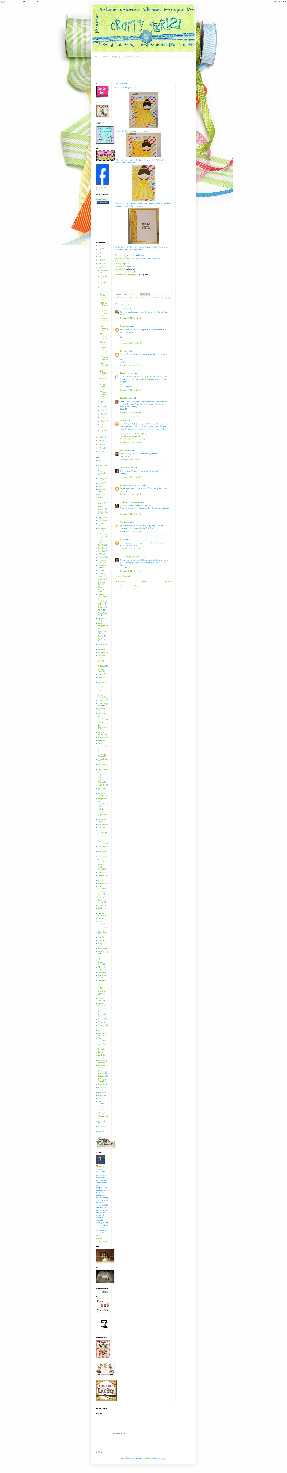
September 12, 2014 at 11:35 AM (130, 531)
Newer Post (119, 581)
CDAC (100, 554)
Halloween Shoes (103, 379)
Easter (100, 636)
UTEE (99, 1098)
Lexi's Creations (119, 266)
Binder (100, 506)
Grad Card (101, 700)
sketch (100, 972)
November (104, 276)
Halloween (101, 708)
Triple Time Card (102, 1088)
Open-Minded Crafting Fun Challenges (133, 439)
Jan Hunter (124, 351)
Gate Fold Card (101, 656)
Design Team (102, 613)
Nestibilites (102, 819)
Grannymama (124, 326)
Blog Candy (102, 517)
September (103, 290)
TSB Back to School (103, 349)
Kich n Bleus (102, 764)
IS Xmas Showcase (103, 394)
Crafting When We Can (103, 595)
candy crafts (102, 540)
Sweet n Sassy (101, 1039)
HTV (99, 722)
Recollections (102, 908)
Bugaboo (101, 534)
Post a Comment (124, 576)
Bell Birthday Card (104, 373)
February (104, 425)
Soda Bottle (102, 980)
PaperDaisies (124, 522)
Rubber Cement (100, 922)
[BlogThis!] (143, 294)
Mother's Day (103, 804)
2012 (100, 441)
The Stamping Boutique (103, 1072)
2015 (100, 264)
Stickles (100, 1019)
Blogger (163, 1458)
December (104, 270)
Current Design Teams (131, 57)
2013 (100, 437)
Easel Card (102, 631)
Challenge (101, 557)
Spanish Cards (101, 999)
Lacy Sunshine (103, 769)
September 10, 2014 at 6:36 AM (130, 365)
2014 (100, 267)
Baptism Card (103, 497)
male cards (102, 775)
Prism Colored (101, 887)
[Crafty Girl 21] (102, 185)
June (103, 410)
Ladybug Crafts (119, 269)
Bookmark (102, 523)
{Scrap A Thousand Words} (130, 436)
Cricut (100, 607)
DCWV (100, 610)
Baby (100, 486)
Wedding (101, 1113)
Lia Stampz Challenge (121, 272)
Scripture (101, 948)
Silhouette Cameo (157, 298)
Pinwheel (101, 872)
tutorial (101, 1092)
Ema (121, 384)
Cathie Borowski (126, 398)
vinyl (99, 1110)
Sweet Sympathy (104, 365)
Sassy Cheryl (102, 927)
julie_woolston (125, 450)
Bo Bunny (101, 520)
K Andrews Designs (102, 755)
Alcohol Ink (102, 460)
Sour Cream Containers (102, 992)
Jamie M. (101, 1166)
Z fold (100, 1131)
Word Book (102, 1126)
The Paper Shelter (101, 1066)
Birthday (101, 509)
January (104, 430)
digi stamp (102, 618)
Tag (99, 1052)
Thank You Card (101, 1056)
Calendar (101, 537)
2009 (100, 451)
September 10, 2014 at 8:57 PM (130, 412)
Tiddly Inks (102, 1076)
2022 (101, 245)
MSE (99, 809)
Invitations (102, 737)
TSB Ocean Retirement (104, 312)
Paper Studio (102, 836)
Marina (122, 539)
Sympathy (101, 1049)
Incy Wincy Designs (120, 264)
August (103, 401)
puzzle (100, 897)
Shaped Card (102, 957)
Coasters (101, 579)
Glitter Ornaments (102, 689)
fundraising (102, 652)
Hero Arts (101, 719)
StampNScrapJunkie (127, 373)
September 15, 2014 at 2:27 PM (130, 548)
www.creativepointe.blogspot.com (132, 557)
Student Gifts (103, 1025)
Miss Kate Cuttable (136, 298)
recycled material (101, 914)
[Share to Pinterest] (149, 294)
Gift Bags (101, 666)
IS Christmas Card (104, 357)
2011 (100, 444)
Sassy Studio (103, 932)
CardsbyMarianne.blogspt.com (130, 485)
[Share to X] (145, 294)
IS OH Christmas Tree (104, 336)
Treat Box (101, 1084)
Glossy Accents (101, 696)
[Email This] (141, 294)
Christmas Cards (102, 561)
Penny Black (102, 851)
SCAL (100, 937)
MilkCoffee (101, 785)
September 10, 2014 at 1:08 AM (130, 318)
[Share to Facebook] (147, 294)
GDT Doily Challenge (104, 305)
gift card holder (101, 670)
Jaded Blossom (101, 744)
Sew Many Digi (103, 951)
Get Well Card (103, 661)
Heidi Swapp (102, 713)
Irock (100, 740)
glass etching (103, 682)
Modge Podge (102, 798)
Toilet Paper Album (102, 1080)
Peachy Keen (102, 846)
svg (99, 1030)
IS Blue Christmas (104, 297)
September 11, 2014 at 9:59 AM (130, 442)
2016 (100, 260)
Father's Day (102, 644)
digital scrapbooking (103, 624)
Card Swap (102, 551)
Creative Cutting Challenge (122, 258)
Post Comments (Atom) (133, 586)
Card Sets (101, 548)
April (103, 417)
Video (100, 1107)
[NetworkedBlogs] (102, 202)
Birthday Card (125, 298)
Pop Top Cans (103, 875)
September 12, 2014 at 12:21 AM (130, 514)
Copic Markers (101, 588)
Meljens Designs (101, 781)
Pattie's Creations (101, 842)
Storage (101, 1022)
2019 (100, 249)
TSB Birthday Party (104, 328)
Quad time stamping (102, 901)
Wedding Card (103, 1116)
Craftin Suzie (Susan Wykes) (130, 502)
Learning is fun (103, 343)
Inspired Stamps (101, 733)
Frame (100, 649)
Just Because (103, 749)
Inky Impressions (103, 726)
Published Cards (101, 893)
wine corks (102, 1121)
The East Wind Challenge (125, 274)
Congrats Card (101, 583)
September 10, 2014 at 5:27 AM (130, 343)
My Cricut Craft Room (102, 813)
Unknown (123, 420)
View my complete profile (102, 1239)
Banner (100, 494)
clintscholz (147, 1458)
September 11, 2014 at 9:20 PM (130, 477)
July (102, 407)
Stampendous (103, 1009)
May (102, 414)
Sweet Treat (102, 1044)
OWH (99, 827)
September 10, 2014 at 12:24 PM (130, 390)
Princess (101, 883)
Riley (99, 918)
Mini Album (102, 788)
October (104, 282)
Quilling (100, 905)
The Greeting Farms (102, 1061)
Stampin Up (166, 298)
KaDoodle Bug (103, 759)
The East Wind (142, 434)
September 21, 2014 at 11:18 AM (130, 571)
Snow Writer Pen (102, 976)
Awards (101, 483)
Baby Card (101, 489)
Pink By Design (146, 298)
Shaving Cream (100, 963)
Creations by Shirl (126, 467)
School (100, 940)
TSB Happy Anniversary (104, 320)
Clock (100, 570)
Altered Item (102, 465)
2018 (100, 253)
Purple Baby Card (102, 386)
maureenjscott (125, 309)
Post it (100, 880)
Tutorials (105, 57)
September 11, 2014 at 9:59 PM (130, 494)
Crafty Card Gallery (102, 603)
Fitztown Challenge (120, 261)
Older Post (168, 581)
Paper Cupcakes (101, 832)
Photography (115, 57)
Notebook (101, 824)
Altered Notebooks (102, 472)
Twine (100, 1095)
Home (96, 57)
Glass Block (102, 677)
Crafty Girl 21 (100, 163)
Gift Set (101, 674)
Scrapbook (102, 943)
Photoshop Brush (102, 863)
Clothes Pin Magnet (102, 574)
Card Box (101, 545)
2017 (100, 256)
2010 (100, 448)
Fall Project (102, 639)
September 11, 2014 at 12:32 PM (130, 459)
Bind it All (101, 503)
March (103, 421)
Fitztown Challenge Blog (141, 379)
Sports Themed (100, 1004)
